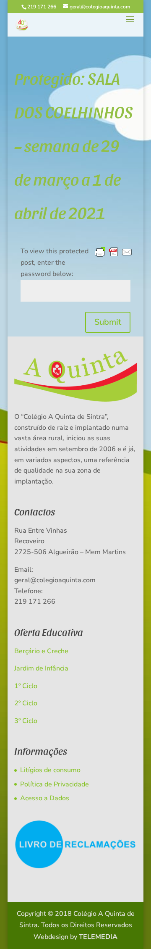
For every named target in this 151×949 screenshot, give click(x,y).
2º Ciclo (25, 703)
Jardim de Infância (41, 668)
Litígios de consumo (50, 770)
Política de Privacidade (54, 784)
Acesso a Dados (44, 798)
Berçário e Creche (41, 651)
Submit (107, 322)
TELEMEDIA (98, 936)
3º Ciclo (25, 721)
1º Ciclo (25, 686)
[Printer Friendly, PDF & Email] (114, 253)
